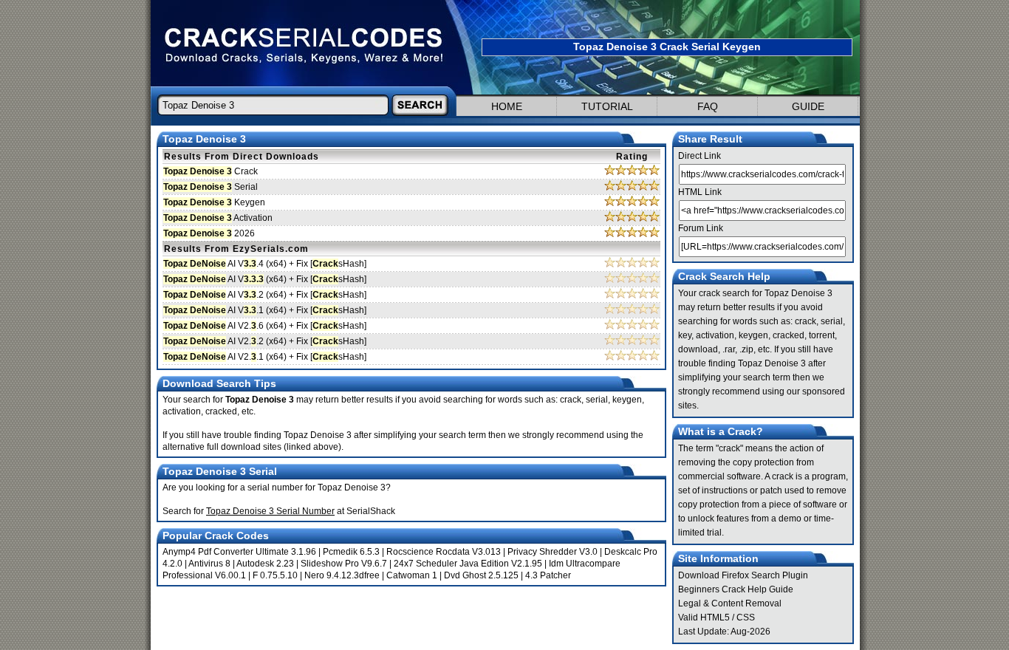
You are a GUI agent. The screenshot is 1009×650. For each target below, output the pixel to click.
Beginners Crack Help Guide (735, 589)
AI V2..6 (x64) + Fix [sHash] (264, 326)
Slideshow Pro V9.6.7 (344, 563)
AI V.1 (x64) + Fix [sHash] (264, 310)
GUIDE (808, 106)
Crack (210, 171)
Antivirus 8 (209, 563)
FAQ (707, 106)
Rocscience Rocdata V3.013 (443, 552)
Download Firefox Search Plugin (743, 575)
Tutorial (607, 106)
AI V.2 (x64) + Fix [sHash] (264, 295)
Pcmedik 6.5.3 (351, 552)
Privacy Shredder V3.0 (552, 552)
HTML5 (715, 617)
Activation (218, 218)
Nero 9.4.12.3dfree (342, 575)
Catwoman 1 (411, 575)
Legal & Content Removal (729, 603)
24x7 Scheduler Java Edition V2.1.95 (468, 563)
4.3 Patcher (548, 575)
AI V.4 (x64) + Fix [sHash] (264, 264)
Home (506, 106)
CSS (745, 617)
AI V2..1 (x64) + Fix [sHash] (264, 357)
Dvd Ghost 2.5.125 (481, 575)
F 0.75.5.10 (275, 575)
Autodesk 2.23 (265, 563)
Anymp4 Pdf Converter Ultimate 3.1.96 (239, 552)
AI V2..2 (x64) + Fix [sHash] (264, 341)
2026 (209, 233)
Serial (210, 187)
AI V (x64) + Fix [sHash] (264, 279)
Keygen (214, 202)
